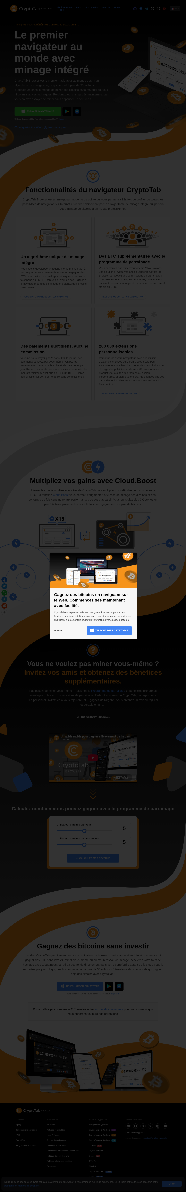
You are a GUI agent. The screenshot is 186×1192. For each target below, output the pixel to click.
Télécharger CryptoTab (111, 630)
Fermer (58, 630)
